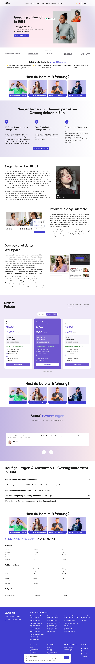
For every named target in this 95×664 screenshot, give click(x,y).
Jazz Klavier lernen (51, 629)
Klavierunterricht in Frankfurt (53, 619)
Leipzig (7, 554)
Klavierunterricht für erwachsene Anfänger (52, 624)
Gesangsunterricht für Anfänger (35, 626)
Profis (6, 592)
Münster (64, 549)
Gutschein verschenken (52, 652)
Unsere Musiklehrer (51, 3)
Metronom (49, 649)
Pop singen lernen (34, 636)
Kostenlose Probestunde (21, 35)
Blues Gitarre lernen (68, 629)
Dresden (64, 557)
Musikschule (33, 647)
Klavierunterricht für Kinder (53, 626)
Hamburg (36, 557)
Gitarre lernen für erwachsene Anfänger (71, 624)
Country (64, 580)
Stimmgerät (49, 647)
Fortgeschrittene (66, 592)
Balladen (35, 583)
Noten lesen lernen (68, 649)
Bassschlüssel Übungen (69, 650)
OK (67, 657)
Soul (6, 569)
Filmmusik (7, 580)
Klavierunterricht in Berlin (52, 617)
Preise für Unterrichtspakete (53, 650)
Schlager (64, 569)
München (35, 552)
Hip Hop (7, 578)
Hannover (7, 557)
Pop (34, 573)
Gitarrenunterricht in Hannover (71, 617)
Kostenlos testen (18, 364)
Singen (26, 3)
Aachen (7, 549)
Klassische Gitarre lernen (69, 631)
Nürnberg (7, 552)
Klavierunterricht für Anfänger (54, 622)
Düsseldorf (7, 559)
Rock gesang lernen (34, 639)
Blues (34, 580)
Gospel (35, 578)
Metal (6, 576)
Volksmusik (36, 569)
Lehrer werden (33, 652)
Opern (6, 573)
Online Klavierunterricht (52, 620)
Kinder (35, 592)
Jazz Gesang (65, 576)
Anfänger (64, 595)
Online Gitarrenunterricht (69, 620)
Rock (34, 571)
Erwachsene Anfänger (10, 595)
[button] (60, 3)
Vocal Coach (84, 620)
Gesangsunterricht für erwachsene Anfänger (35, 629)
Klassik (35, 576)
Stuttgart (35, 549)
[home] (8, 3)
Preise (42, 3)
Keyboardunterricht (85, 617)
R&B (63, 571)
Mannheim (65, 552)
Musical (64, 573)
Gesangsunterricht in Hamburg (35, 618)
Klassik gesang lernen (35, 637)
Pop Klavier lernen (51, 631)
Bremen (64, 559)
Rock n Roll (8, 571)
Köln (34, 554)
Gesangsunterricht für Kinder (36, 634)
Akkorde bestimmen (68, 647)
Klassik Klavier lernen (52, 628)
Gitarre (37, 3)
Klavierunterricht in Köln (52, 615)
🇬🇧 (79, 3)
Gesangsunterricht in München (35, 621)
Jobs (31, 650)
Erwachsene (36, 595)
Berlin (34, 559)
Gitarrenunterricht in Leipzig (70, 615)
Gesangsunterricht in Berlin (36, 615)
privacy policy (55, 660)
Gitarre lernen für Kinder (69, 626)
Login (85, 3)
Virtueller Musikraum (34, 649)
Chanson (7, 583)
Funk (63, 578)
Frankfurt (64, 554)
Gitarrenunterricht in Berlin (70, 619)
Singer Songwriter (85, 615)
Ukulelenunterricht (85, 619)
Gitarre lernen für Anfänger (70, 622)
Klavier (32, 3)
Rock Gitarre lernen (68, 628)
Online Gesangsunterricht (36, 623)
